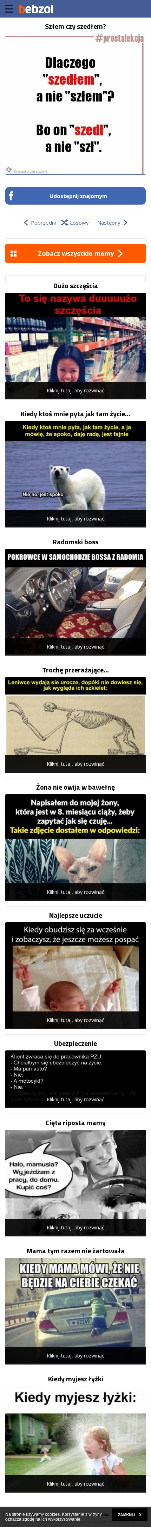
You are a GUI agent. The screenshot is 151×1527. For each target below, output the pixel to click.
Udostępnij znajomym (78, 195)
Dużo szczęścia (75, 285)
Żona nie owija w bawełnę (75, 787)
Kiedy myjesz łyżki (75, 1378)
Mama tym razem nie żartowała (76, 1250)
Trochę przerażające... (75, 669)
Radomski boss (75, 541)
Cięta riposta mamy (76, 1122)
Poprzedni (43, 222)
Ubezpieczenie (75, 1043)
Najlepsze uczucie (75, 915)
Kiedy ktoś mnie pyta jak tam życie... (75, 413)
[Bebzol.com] (35, 9)
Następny (108, 222)
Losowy (79, 222)
